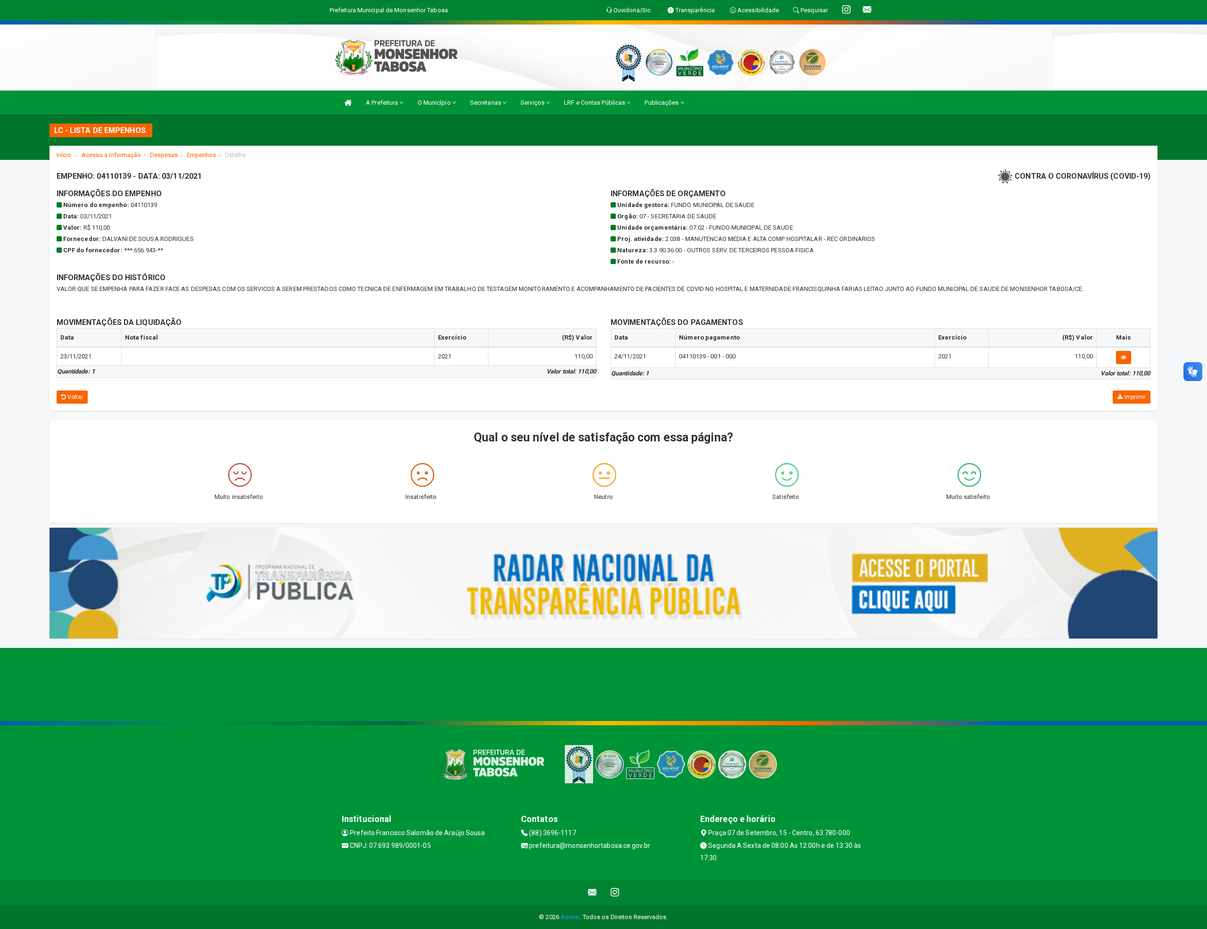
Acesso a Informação (111, 154)
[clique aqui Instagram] (615, 892)
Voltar (74, 397)
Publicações (662, 102)
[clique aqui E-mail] (592, 892)
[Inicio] (347, 103)
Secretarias (486, 102)
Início (64, 154)
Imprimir (1134, 397)
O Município (435, 102)
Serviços (533, 102)
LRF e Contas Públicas (595, 102)
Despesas (164, 154)
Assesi (570, 917)
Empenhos (201, 154)
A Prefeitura (382, 102)
